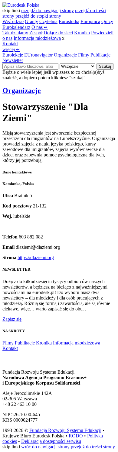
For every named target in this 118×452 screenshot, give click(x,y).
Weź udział (13, 21)
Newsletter (12, 60)
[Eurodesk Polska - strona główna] (20, 5)
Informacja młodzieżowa (37, 38)
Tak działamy (15, 32)
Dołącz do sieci (58, 32)
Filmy (83, 54)
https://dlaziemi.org (36, 257)
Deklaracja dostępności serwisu (51, 441)
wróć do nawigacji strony (45, 446)
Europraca (90, 21)
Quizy (107, 21)
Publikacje (100, 54)
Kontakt (10, 43)
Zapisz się (11, 319)
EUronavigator (38, 54)
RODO (76, 435)
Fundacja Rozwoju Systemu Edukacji (65, 430)
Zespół (35, 32)
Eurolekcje (12, 54)
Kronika (82, 32)
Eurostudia (69, 21)
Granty (31, 21)
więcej (11, 49)
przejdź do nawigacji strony (47, 10)
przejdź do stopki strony (38, 16)
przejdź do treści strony (93, 446)
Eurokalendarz (16, 27)
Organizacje (65, 54)
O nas (39, 27)
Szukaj (105, 66)
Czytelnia (48, 21)
